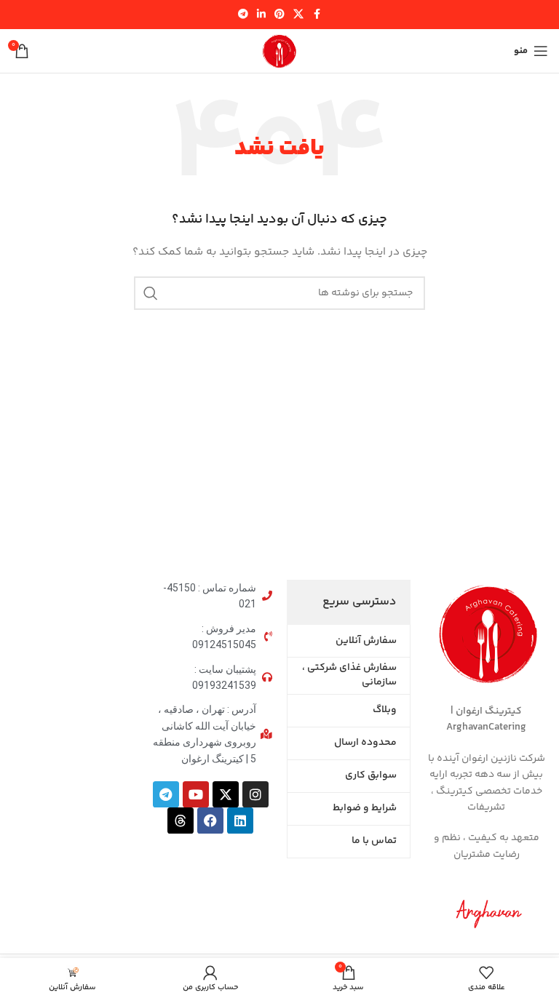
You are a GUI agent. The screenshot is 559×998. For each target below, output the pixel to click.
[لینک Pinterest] (279, 14)
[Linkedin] (240, 820)
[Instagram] (255, 794)
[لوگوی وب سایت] (279, 51)
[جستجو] (150, 293)
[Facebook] (210, 820)
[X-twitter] (226, 794)
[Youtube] (196, 794)
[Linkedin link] (261, 14)
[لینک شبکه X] (298, 14)
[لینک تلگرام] (243, 14)
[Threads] (180, 820)
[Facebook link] (316, 14)
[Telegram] (166, 794)
